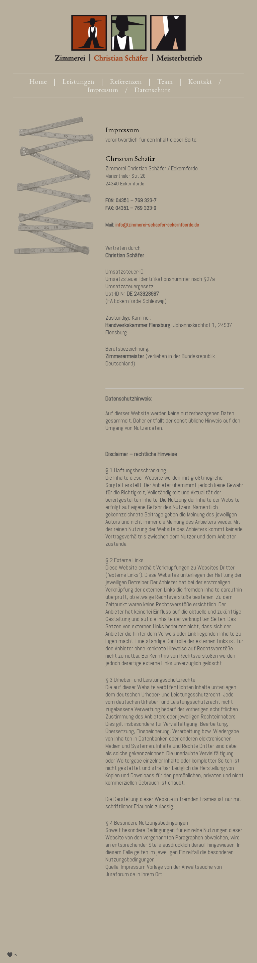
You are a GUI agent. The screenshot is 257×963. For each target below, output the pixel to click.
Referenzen (126, 81)
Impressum (102, 89)
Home (38, 81)
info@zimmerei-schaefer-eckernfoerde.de (157, 224)
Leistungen (78, 81)
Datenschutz (152, 89)
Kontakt (200, 81)
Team (165, 81)
